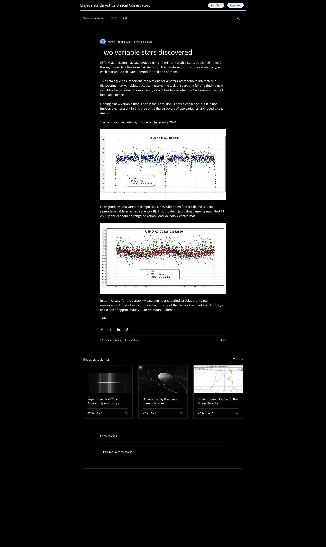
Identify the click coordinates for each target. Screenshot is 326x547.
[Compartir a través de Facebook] (101, 329)
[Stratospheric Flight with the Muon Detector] (218, 379)
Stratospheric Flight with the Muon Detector (218, 401)
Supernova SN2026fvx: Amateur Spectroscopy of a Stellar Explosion (106, 401)
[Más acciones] (224, 42)
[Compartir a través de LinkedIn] (118, 329)
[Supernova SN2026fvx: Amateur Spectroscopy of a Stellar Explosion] (107, 379)
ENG (113, 18)
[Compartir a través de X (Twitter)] (110, 329)
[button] (238, 18)
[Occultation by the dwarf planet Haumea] (163, 379)
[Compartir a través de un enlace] (126, 329)
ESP (125, 18)
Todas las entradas (94, 18)
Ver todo (238, 359)
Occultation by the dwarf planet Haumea (160, 401)
